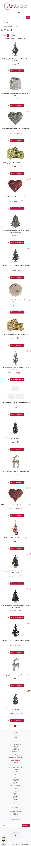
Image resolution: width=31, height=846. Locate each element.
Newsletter (15, 762)
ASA (15, 782)
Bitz (15, 790)
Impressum (15, 746)
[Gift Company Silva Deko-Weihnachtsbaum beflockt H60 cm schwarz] (16, 427)
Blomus (15, 794)
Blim (15, 793)
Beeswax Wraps (15, 785)
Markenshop (15, 810)
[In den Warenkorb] (8, 70)
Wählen (10, 38)
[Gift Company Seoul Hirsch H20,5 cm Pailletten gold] (15, 461)
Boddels (15, 798)
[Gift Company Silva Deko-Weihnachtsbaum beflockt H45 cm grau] (15, 48)
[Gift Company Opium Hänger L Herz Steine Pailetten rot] (15, 494)
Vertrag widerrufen (15, 760)
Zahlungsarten (15, 752)
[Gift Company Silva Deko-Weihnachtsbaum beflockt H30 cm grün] (15, 561)
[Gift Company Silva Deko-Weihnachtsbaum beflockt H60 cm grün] (15, 698)
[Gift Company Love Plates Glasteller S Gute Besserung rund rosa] (15, 290)
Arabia (15, 777)
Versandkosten (15, 751)
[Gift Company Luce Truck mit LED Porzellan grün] (15, 152)
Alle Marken (15, 769)
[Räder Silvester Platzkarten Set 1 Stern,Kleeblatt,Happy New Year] (15, 392)
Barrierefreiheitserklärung (15, 757)
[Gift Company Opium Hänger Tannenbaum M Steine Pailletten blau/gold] (15, 220)
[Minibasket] (18, 12)
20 (23, 38)
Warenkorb (15, 736)
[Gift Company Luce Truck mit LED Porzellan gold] (15, 324)
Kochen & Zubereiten (15, 811)
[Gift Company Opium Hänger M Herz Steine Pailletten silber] (15, 118)
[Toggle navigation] (3, 22)
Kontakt (15, 734)
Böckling (15, 796)
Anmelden (14, 12)
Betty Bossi (15, 787)
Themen (15, 814)
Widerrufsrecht (15, 759)
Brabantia (15, 801)
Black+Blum (15, 791)
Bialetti (15, 788)
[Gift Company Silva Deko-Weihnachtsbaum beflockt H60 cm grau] (15, 357)
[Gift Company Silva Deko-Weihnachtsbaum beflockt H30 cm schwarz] (15, 595)
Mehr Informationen (17, 71)
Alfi (15, 774)
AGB (15, 748)
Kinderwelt (15, 813)
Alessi (15, 772)
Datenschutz (15, 749)
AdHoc (15, 771)
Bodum (15, 799)
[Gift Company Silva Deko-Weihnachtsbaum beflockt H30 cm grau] (15, 255)
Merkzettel (15, 739)
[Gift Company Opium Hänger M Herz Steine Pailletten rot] (15, 186)
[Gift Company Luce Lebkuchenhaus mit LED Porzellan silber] (15, 83)
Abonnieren (26, 825)
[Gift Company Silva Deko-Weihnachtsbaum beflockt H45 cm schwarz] (15, 630)
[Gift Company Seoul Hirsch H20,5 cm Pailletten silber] (15, 665)
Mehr (15, 802)
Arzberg (15, 780)
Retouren (15, 754)
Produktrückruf (15, 756)
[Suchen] (28, 17)
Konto (15, 737)
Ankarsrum (15, 776)
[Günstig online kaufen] (15, 6)
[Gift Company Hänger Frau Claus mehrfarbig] (16, 527)
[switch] (3, 844)
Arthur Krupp (15, 779)
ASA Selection (15, 783)
